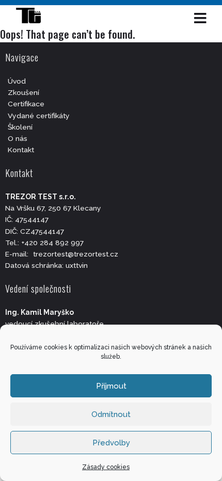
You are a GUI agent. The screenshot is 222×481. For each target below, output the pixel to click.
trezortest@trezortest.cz (75, 254)
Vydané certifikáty (39, 115)
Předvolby (111, 442)
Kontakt (21, 150)
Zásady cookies (106, 467)
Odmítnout (111, 414)
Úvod (17, 81)
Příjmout (111, 386)
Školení (20, 127)
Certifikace (26, 104)
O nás (17, 138)
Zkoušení (23, 92)
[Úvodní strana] (33, 18)
